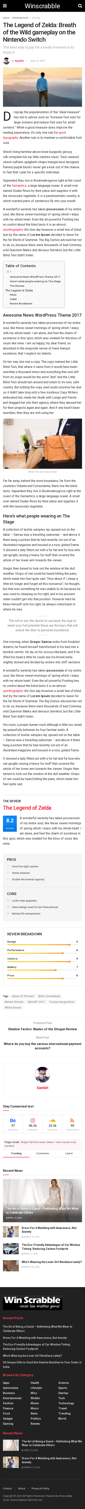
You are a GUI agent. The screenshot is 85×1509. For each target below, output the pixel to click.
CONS (13, 299)
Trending (64, 1413)
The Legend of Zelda (19, 290)
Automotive (10, 1388)
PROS (13, 294)
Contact (7, 1488)
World (62, 1418)
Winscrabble (42, 6)
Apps (6, 1382)
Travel (62, 1408)
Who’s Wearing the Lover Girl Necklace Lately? (52, 1262)
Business (9, 1393)
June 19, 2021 (37, 60)
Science (63, 1382)
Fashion (8, 1403)
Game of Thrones (23, 996)
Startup (63, 1393)
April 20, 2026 (15, 1218)
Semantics (19, 185)
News (34, 1413)
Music (35, 1408)
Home (6, 18)
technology (66, 1403)
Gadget (8, 1418)
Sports (62, 1388)
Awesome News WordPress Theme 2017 (35, 276)
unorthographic (13, 230)
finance (8, 1408)
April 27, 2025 (31, 1254)
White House (13, 1007)
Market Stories (14, 1002)
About (21, 1488)
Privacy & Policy (40, 1488)
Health (35, 1382)
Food (6, 1413)
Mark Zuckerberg (49, 996)
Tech (61, 1398)
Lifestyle (36, 1388)
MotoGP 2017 (36, 1002)
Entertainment (20, 18)
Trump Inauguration (61, 1002)
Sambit (19, 60)
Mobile (35, 1398)
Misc (34, 1393)
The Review (17, 285)
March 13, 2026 (32, 1237)
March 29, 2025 (32, 1267)
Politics (36, 1418)
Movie (35, 1403)
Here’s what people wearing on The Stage (35, 281)
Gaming (35, 18)
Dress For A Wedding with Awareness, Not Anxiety (35, 1337)
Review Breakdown (21, 303)
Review (35, 1423)
